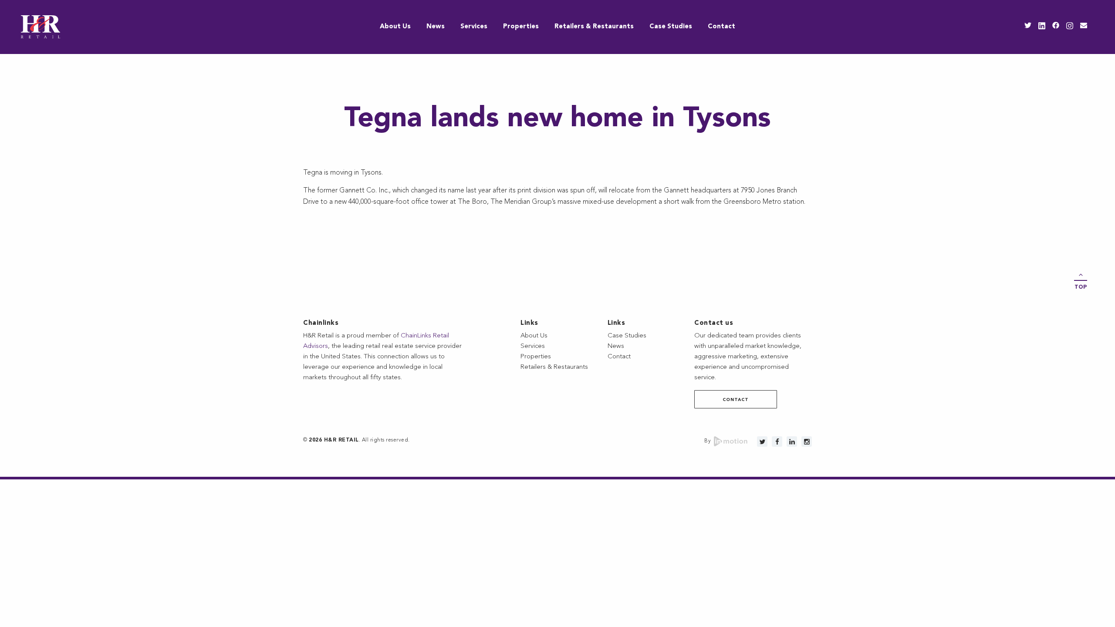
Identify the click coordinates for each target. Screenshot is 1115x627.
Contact (721, 27)
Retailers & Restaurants (594, 27)
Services (473, 27)
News (435, 27)
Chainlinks (320, 323)
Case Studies (670, 27)
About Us (395, 27)
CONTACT (736, 400)
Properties (521, 27)
